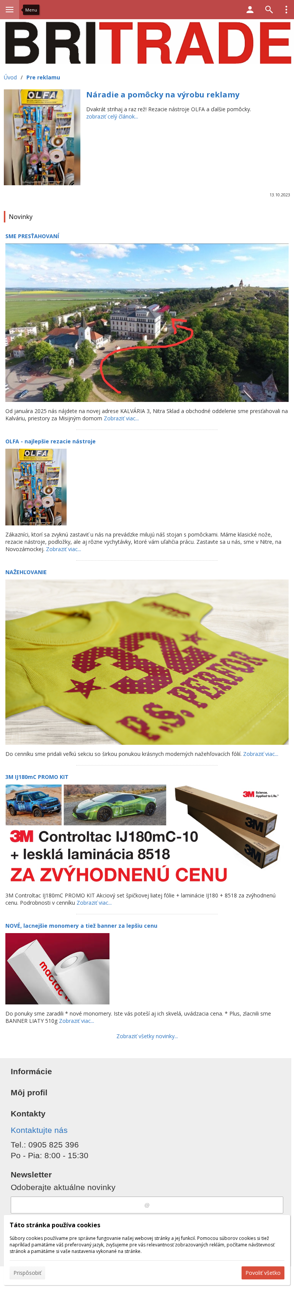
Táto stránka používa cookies (55, 1225)
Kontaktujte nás (39, 1130)
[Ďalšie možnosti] (286, 9)
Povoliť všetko (263, 1272)
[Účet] (250, 9)
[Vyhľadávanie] (269, 9)
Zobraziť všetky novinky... (147, 1036)
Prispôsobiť (27, 1272)
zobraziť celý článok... (112, 116)
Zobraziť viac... (121, 418)
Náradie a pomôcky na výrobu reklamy (162, 94)
